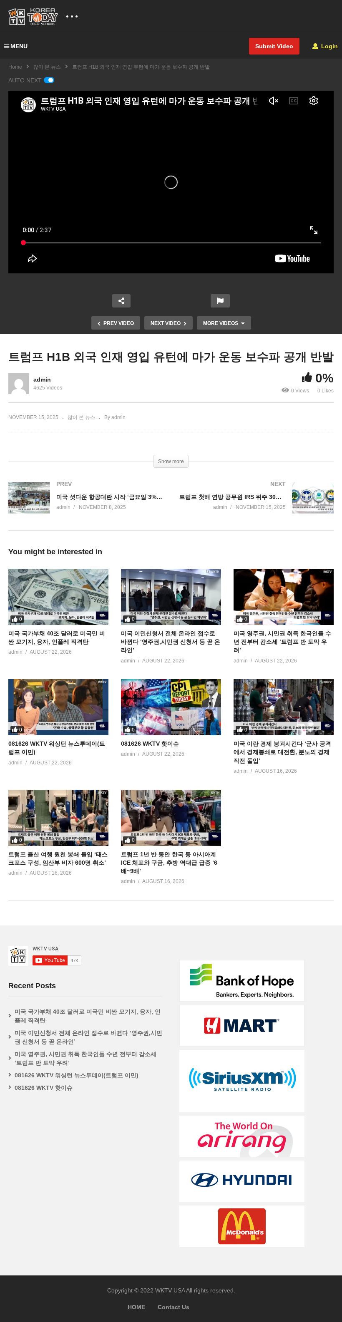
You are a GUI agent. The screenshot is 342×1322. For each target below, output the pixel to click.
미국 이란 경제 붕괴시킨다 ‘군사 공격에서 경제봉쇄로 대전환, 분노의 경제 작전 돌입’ (282, 752)
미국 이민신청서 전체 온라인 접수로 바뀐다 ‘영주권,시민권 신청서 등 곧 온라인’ (170, 642)
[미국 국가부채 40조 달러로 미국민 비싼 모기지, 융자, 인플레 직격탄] (58, 597)
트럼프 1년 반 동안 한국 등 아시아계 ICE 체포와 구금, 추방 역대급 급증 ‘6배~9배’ (169, 863)
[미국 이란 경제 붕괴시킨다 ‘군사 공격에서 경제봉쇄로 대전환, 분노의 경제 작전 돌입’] (284, 707)
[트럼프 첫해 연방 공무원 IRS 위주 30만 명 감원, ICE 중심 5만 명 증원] (256, 506)
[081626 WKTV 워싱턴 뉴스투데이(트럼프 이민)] (58, 707)
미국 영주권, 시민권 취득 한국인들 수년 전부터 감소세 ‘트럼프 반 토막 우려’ (282, 642)
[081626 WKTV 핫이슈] (171, 707)
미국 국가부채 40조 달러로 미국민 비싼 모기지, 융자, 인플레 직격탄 (88, 1016)
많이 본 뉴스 (47, 67)
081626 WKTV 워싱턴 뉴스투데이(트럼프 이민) (76, 1075)
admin (42, 379)
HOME (136, 1307)
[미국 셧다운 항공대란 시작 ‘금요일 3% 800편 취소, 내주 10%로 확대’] (85, 506)
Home (15, 67)
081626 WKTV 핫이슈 (150, 743)
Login (328, 46)
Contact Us (173, 1307)
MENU (19, 46)
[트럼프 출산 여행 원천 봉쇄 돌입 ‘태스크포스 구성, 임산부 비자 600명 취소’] (58, 818)
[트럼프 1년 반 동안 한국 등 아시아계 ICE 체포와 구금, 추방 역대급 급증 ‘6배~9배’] (171, 818)
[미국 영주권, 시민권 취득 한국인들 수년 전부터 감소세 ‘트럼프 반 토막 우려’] (284, 597)
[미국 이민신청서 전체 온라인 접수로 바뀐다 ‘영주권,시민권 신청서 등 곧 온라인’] (171, 597)
